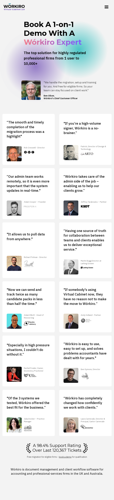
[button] (106, 7)
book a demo (65, 456)
